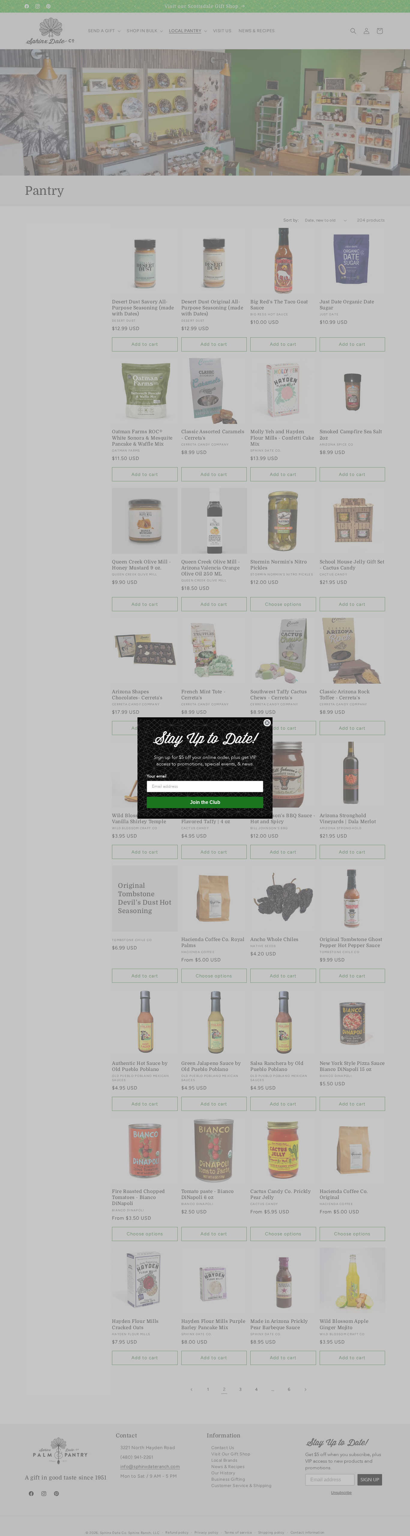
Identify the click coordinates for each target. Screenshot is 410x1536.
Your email (156, 776)
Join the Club (205, 802)
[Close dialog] (267, 723)
